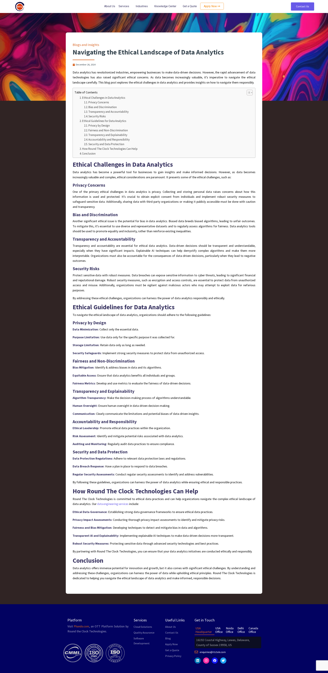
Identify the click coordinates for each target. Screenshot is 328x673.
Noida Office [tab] (230, 630)
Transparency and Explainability (108, 135)
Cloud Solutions (143, 626)
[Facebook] (215, 660)
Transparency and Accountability (109, 112)
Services (124, 6)
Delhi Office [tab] (241, 630)
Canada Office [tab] (253, 630)
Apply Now (171, 644)
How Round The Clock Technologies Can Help (110, 149)
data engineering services (112, 504)
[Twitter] (223, 660)
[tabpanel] (228, 642)
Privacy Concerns (99, 102)
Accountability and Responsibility (109, 139)
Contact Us (302, 6)
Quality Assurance (144, 632)
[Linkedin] (198, 660)
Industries (142, 6)
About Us (109, 6)
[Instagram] (206, 660)
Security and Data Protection (106, 144)
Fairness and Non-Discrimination (108, 130)
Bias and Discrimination (103, 107)
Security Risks (97, 116)
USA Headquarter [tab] (203, 630)
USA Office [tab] (219, 630)
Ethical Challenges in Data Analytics (104, 98)
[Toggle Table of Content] (248, 92)
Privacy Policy (173, 656)
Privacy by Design (99, 125)
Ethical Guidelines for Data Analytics (104, 121)
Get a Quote (190, 6)
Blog (168, 638)
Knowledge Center (165, 6)
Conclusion (89, 153)
